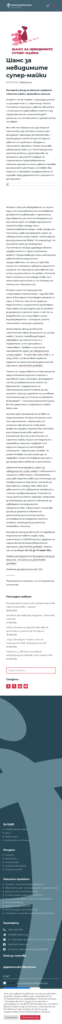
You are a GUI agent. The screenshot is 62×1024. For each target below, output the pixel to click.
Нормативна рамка (16, 865)
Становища (12, 862)
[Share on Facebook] (8, 686)
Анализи (9, 855)
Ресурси (9, 850)
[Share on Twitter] (14, 686)
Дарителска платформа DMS (21, 891)
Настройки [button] (11, 1017)
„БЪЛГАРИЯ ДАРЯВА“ (30, 365)
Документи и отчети (17, 840)
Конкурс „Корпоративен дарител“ (24, 884)
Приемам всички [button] (30, 1017)
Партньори (11, 836)
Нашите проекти (16, 879)
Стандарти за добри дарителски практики (30, 913)
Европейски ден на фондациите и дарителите (31, 887)
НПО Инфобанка (14, 902)
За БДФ (8, 824)
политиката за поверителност (32, 983)
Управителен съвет (16, 829)
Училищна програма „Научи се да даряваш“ (28, 898)
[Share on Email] (26, 686)
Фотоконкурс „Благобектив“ (21, 909)
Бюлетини (11, 858)
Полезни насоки (13, 869)
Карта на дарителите (18, 906)
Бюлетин (26, 82)
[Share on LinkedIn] (20, 686)
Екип (7, 833)
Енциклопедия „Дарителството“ (24, 895)
